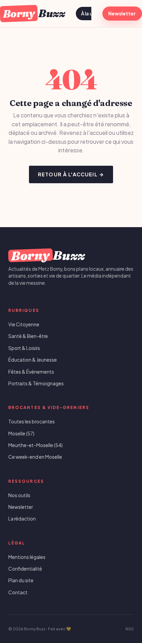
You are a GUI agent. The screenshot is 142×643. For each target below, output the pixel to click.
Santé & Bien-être (28, 336)
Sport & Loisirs (24, 348)
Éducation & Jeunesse (32, 360)
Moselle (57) (21, 433)
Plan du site (20, 580)
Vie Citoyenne (23, 324)
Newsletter (122, 13)
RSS (129, 628)
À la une (90, 13)
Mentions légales (26, 557)
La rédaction (22, 519)
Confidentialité (25, 569)
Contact (18, 592)
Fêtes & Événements (31, 372)
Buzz (33, 13)
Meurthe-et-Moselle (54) (35, 445)
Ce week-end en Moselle (35, 457)
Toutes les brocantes (31, 421)
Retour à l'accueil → (71, 174)
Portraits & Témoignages (36, 383)
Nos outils (19, 495)
